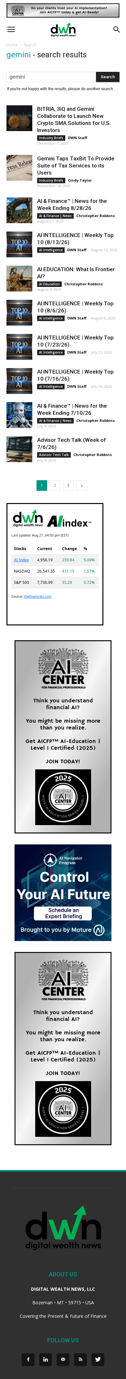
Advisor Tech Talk (54, 454)
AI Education (49, 284)
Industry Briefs (51, 138)
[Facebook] (28, 1359)
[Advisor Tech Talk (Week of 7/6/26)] (19, 449)
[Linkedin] (45, 1359)
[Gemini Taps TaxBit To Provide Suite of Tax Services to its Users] (19, 168)
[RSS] (80, 1359)
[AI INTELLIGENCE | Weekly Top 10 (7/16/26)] (19, 381)
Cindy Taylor (80, 180)
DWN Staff (77, 137)
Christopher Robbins (95, 215)
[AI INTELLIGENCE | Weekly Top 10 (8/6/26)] (19, 313)
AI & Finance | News (55, 216)
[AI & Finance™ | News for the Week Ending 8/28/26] (19, 210)
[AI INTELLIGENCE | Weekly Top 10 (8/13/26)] (19, 244)
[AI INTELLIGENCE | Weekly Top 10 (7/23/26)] (19, 347)
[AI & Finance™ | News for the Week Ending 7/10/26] (19, 415)
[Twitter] (97, 1359)
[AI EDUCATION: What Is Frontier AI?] (19, 278)
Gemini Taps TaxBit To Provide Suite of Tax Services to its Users (75, 165)
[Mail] (63, 1359)
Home (12, 45)
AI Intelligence (51, 250)
